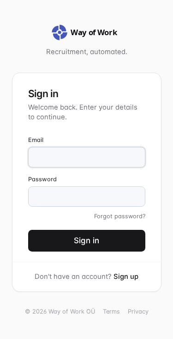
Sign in (86, 240)
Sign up (125, 276)
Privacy (138, 311)
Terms (111, 311)
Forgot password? (119, 216)
